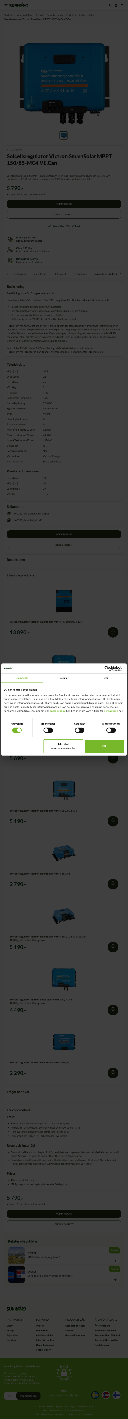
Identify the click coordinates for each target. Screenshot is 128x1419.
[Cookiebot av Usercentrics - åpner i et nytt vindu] (109, 668)
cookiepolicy (57, 711)
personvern (111, 711)
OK (104, 746)
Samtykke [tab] (22, 678)
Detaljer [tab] (64, 678)
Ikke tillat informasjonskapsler (63, 746)
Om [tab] (106, 678)
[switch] (48, 730)
